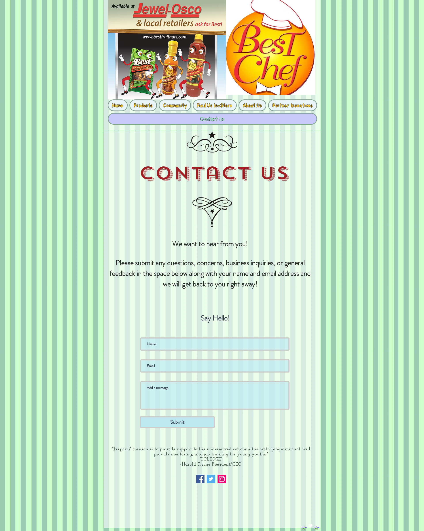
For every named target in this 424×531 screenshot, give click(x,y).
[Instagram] (222, 479)
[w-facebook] (304, 528)
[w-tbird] (310, 525)
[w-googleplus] (316, 528)
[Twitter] (211, 479)
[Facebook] (200, 479)
